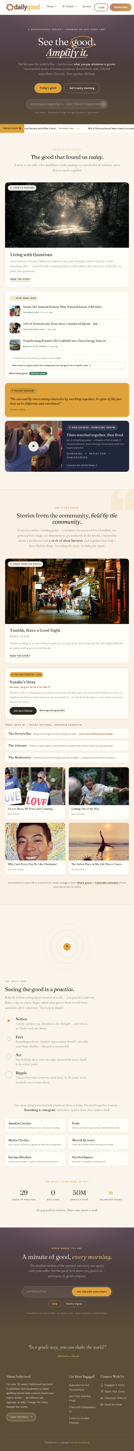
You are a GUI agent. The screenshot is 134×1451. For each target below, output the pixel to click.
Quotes (86, 6)
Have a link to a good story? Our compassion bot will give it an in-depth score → (51, 365)
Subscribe (120, 7)
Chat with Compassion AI (82, 1409)
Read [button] (50, 6)
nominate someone (106, 882)
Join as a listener (23, 710)
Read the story (20, 279)
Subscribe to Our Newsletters (79, 1387)
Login (101, 7)
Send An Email (113, 1404)
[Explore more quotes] (67, 400)
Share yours (84, 882)
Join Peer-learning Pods (80, 1398)
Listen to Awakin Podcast (79, 1420)
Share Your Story (115, 1391)
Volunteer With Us (115, 1398)
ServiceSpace (81, 1442)
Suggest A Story (115, 1385)
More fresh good (27, 373)
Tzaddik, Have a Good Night (35, 630)
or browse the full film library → (82, 465)
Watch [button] (70, 6)
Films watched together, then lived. (95, 435)
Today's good (48, 88)
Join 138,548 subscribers (91, 1291)
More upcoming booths (52, 710)
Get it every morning (81, 88)
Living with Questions (31, 254)
